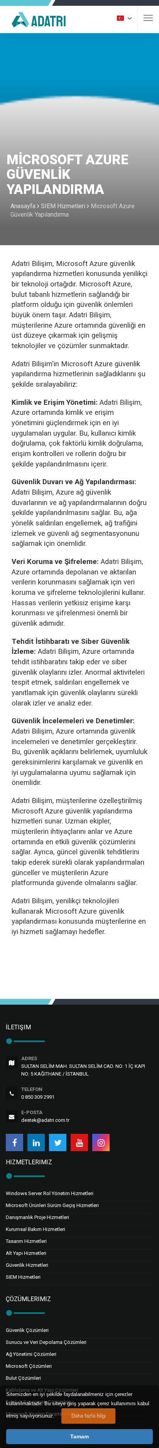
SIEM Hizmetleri (63, 206)
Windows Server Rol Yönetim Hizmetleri (49, 1193)
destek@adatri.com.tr (45, 1120)
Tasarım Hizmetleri (26, 1241)
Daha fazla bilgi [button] (88, 1416)
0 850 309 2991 (37, 1097)
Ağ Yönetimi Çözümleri (31, 1354)
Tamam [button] (79, 1436)
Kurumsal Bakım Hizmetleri (35, 1229)
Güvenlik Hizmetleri (27, 1265)
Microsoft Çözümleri (29, 1366)
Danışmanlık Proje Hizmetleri (37, 1217)
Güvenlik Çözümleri (27, 1330)
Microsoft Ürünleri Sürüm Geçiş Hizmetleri (52, 1205)
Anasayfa (23, 206)
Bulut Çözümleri (23, 1378)
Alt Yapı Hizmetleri (26, 1253)
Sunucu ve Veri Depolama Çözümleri (46, 1342)
